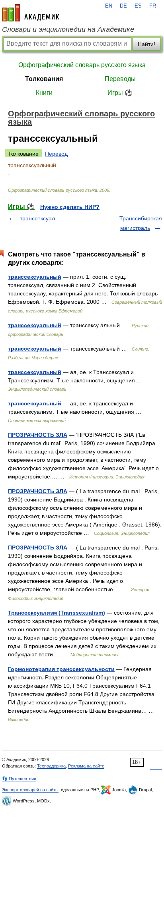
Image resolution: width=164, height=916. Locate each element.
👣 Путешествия (19, 778)
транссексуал (37, 218)
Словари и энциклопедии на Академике (68, 29)
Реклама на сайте (86, 766)
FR (152, 6)
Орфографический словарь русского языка (82, 65)
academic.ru (30, 12)
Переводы (120, 78)
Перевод (56, 153)
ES (138, 6)
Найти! (146, 44)
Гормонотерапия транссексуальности (61, 669)
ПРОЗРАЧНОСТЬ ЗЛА (37, 435)
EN (108, 6)
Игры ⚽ (120, 92)
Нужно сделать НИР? (70, 207)
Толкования (44, 78)
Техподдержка (51, 766)
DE (123, 6)
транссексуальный (34, 277)
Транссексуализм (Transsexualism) (56, 612)
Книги (44, 92)
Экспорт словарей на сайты (30, 789)
